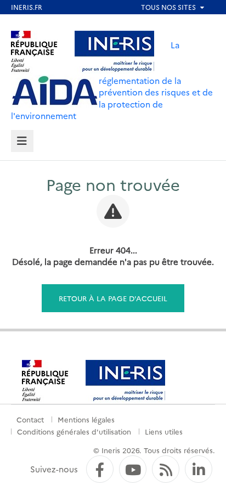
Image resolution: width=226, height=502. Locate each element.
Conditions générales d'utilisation (74, 431)
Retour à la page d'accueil (113, 298)
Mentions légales (86, 419)
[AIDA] (55, 91)
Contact (30, 419)
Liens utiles (164, 431)
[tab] (22, 141)
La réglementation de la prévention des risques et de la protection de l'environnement (112, 80)
